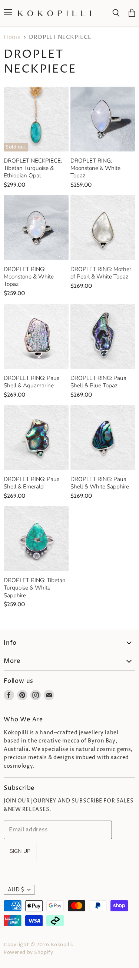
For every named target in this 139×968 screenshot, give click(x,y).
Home (12, 37)
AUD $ (16, 889)
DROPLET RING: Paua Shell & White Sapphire (99, 482)
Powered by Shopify (28, 952)
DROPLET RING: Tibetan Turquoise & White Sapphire (35, 587)
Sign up (20, 851)
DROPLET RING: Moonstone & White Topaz (95, 168)
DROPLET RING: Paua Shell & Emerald (32, 482)
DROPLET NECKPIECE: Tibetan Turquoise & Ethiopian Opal (33, 168)
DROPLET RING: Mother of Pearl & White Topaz (100, 272)
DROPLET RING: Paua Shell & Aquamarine (32, 381)
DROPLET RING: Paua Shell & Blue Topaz (98, 381)
